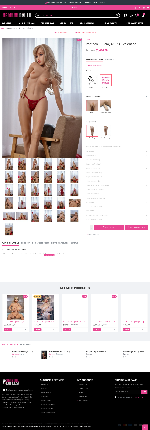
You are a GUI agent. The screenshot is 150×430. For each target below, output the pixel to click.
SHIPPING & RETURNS (59, 243)
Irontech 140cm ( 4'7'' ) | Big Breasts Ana (16, 322)
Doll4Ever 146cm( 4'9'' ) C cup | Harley (135, 322)
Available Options (94, 59)
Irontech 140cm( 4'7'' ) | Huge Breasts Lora (75, 322)
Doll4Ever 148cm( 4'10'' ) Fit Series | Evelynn (46, 322)
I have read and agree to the (130, 397)
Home (2, 28)
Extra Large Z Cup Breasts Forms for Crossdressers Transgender (135, 352)
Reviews (74, 243)
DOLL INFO (109, 59)
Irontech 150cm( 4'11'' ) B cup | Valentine (24, 352)
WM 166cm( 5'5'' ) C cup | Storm (61, 352)
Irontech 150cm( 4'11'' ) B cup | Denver (105, 322)
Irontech (88, 39)
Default (88, 71)
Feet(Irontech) (91, 121)
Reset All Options (95, 65)
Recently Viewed (10, 345)
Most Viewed (26, 345)
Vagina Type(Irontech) (93, 96)
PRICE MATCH (27, 243)
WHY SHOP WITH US (10, 243)
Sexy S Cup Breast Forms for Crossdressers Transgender (98, 352)
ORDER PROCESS (42, 243)
